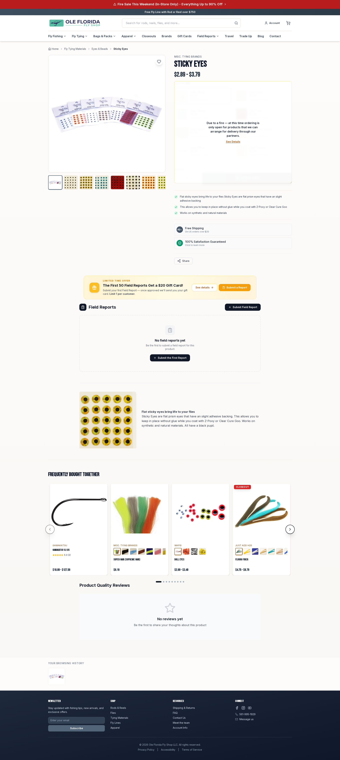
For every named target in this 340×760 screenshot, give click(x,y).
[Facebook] (237, 708)
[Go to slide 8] (180, 581)
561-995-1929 (247, 714)
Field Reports (206, 36)
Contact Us (179, 717)
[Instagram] (243, 708)
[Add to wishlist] (159, 61)
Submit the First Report (172, 357)
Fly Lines (115, 722)
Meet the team (181, 722)
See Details (233, 141)
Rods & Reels (118, 707)
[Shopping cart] (288, 23)
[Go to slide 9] (183, 581)
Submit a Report (236, 287)
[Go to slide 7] (177, 581)
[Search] (236, 23)
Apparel (127, 36)
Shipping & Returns (184, 707)
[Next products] (290, 529)
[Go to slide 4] (169, 581)
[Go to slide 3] (166, 581)
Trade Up (245, 36)
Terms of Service (192, 749)
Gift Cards (184, 36)
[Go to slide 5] (172, 581)
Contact (275, 36)
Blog (261, 36)
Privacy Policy (146, 749)
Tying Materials (119, 717)
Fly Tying (78, 36)
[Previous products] (50, 529)
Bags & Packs (102, 36)
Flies (113, 712)
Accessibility (168, 749)
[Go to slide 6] (175, 581)
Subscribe (76, 728)
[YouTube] (249, 708)
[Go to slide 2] (163, 581)
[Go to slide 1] (159, 581)
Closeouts (149, 36)
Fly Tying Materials (75, 48)
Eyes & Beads (100, 48)
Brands (167, 36)
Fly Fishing (55, 36)
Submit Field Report (245, 307)
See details (203, 287)
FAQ (175, 712)
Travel (229, 36)
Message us (246, 719)
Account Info (180, 727)
